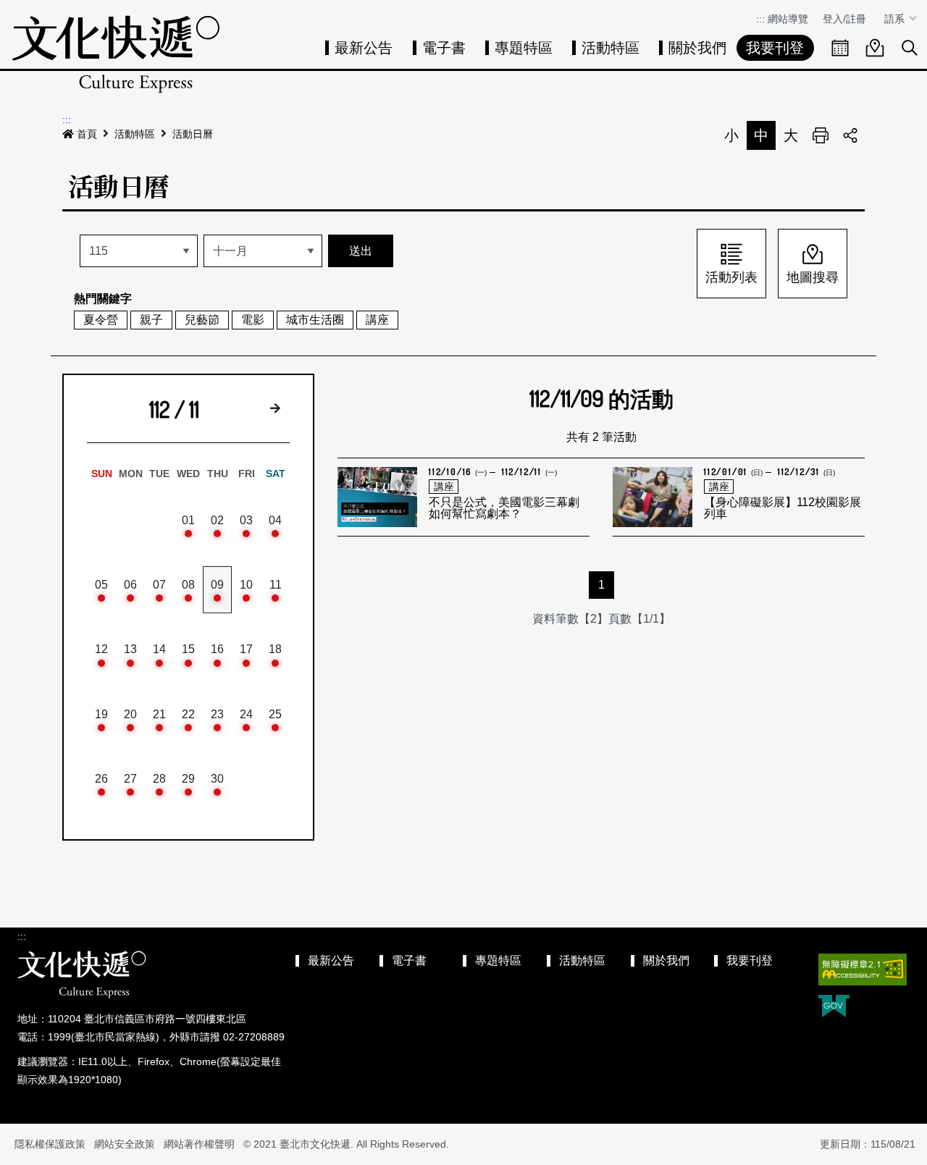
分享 (850, 135)
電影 (252, 320)
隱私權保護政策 (49, 1144)
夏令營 (100, 320)
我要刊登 (775, 48)
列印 (820, 135)
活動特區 (610, 48)
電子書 (444, 48)
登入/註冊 (844, 19)
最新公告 (364, 48)
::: (760, 19)
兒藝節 (202, 320)
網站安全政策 (124, 1144)
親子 (151, 320)
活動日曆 (192, 134)
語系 (895, 19)
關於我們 (697, 48)
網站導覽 (788, 19)
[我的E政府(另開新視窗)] (834, 1007)
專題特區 (524, 48)
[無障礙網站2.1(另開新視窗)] (862, 969)
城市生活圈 (315, 320)
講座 (377, 320)
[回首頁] (116, 54)
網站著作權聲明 (199, 1144)
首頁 (87, 134)
